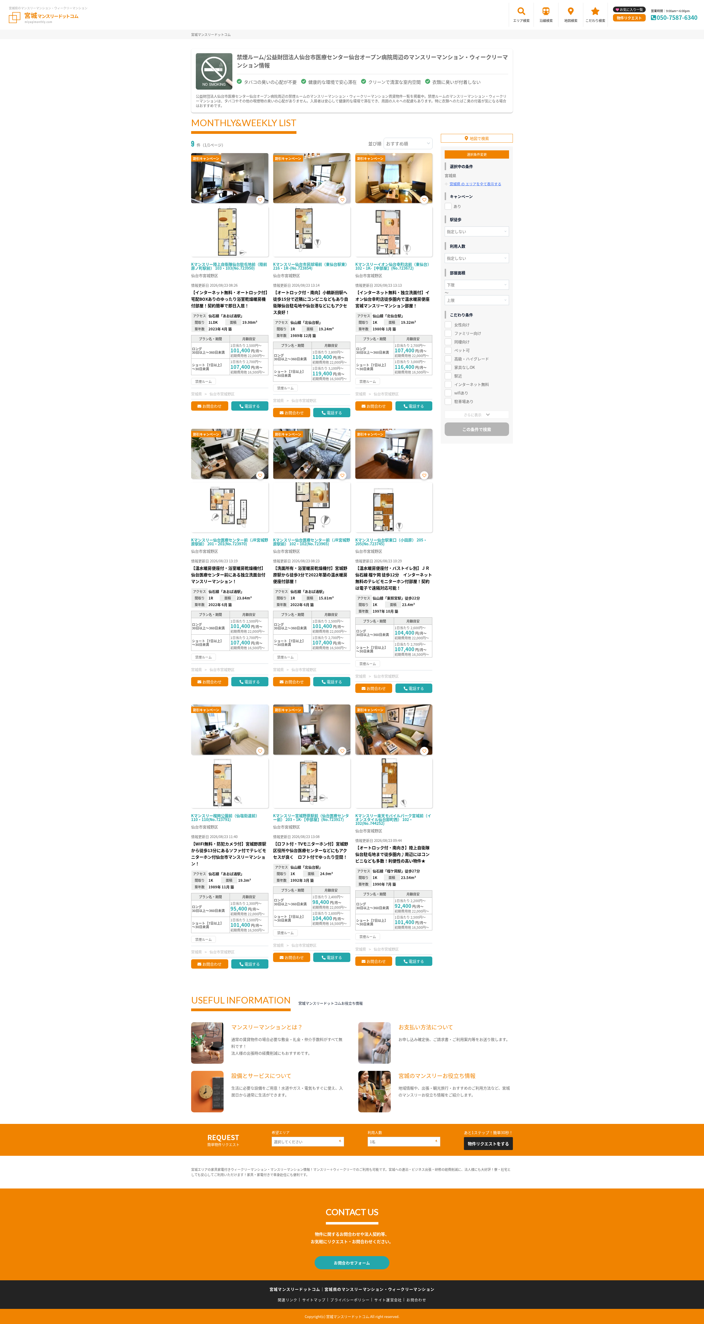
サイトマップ (314, 1299)
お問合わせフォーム (352, 1262)
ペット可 (462, 350)
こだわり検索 (595, 20)
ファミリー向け (467, 333)
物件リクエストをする (488, 1143)
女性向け (462, 324)
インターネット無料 (471, 384)
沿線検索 (546, 20)
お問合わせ (212, 406)
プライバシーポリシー (350, 1299)
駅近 (458, 375)
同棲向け (462, 341)
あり (457, 206)
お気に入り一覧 (631, 9)
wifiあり (461, 393)
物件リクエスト (629, 17)
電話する (252, 406)
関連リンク (288, 1299)
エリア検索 (521, 20)
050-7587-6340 (677, 17)
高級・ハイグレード (471, 358)
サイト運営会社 (388, 1299)
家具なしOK (464, 367)
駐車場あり (464, 401)
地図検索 (571, 20)
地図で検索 (479, 138)
